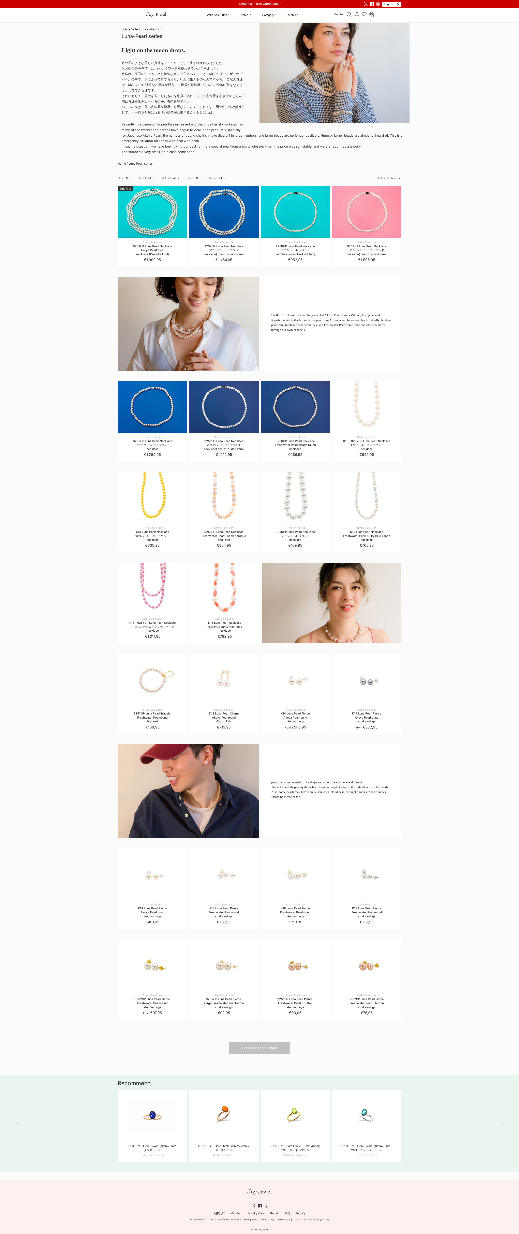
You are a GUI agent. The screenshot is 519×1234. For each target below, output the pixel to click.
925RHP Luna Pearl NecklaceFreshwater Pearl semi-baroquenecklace (224, 533)
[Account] (357, 14)
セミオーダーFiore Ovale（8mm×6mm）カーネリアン (223, 1148)
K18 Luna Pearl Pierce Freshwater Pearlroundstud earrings (224, 910)
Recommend (134, 1083)
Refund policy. (268, 1219)
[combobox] (391, 4)
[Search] (348, 14)
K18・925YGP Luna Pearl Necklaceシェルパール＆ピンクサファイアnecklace (152, 624)
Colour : (213, 178)
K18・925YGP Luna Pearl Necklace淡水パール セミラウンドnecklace (366, 443)
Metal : (143, 178)
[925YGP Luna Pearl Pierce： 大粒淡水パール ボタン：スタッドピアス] (223, 965)
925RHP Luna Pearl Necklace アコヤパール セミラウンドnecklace (152, 443)
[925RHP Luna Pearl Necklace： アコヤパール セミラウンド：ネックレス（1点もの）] (366, 212)
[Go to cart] (371, 14)
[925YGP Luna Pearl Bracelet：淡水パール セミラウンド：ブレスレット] (152, 679)
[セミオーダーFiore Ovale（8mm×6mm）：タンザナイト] (152, 1116)
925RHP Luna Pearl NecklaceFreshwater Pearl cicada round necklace (295, 443)
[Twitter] (366, 4)
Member (339, 14)
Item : (122, 178)
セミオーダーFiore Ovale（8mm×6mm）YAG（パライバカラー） (366, 1148)
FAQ (287, 1213)
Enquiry (301, 1213)
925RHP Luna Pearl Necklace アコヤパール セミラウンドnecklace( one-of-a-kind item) (367, 248)
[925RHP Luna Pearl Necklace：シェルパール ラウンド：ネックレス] (295, 498)
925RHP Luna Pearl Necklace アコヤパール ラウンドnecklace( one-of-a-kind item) (224, 248)
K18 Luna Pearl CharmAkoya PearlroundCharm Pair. (224, 715)
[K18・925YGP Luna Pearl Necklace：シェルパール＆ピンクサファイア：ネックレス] (153, 589)
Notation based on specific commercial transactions (215, 1219)
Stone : (191, 178)
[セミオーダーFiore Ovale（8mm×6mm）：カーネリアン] (223, 1116)
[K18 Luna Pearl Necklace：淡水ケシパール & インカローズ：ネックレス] (225, 589)
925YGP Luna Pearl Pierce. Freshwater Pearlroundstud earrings (152, 1001)
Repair (274, 1213)
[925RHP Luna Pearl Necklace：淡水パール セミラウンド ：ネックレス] (295, 407)
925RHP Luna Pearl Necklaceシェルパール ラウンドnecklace (295, 533)
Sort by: (381, 178)
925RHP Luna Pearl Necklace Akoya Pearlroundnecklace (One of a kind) (152, 248)
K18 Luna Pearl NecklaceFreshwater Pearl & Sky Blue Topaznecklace (366, 533)
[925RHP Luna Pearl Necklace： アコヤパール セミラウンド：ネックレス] (152, 407)
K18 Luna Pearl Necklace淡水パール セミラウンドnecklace (152, 533)
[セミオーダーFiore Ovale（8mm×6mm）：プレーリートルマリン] (295, 1116)
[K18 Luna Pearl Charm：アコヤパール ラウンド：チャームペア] (223, 679)
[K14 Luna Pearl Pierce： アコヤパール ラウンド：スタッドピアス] (295, 679)
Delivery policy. (285, 1219)
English (388, 4)
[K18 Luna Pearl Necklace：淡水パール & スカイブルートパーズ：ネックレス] (366, 498)
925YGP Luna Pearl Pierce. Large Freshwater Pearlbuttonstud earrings (224, 1001)
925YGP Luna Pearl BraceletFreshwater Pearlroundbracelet (152, 715)
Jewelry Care (256, 1213)
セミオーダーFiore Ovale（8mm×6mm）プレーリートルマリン (295, 1148)
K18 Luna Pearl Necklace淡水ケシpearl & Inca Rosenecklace (224, 624)
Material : (167, 178)
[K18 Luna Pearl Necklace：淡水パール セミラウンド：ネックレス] (152, 498)
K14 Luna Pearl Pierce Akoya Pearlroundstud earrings (295, 715)
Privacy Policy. (251, 1219)
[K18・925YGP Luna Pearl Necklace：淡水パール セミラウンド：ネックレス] (366, 407)
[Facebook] (372, 4)
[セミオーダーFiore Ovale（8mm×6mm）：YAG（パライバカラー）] (366, 1116)
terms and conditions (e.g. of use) (312, 1219)
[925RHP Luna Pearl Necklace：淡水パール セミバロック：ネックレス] (223, 498)
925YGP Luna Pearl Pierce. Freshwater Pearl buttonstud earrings (295, 1001)
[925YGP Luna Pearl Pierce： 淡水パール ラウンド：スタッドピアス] (152, 965)
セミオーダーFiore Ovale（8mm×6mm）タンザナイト (152, 1148)
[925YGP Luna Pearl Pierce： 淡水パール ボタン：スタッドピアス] (295, 965)
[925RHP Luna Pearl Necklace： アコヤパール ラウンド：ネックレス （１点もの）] (152, 212)
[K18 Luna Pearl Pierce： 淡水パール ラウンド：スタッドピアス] (223, 874)
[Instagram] (378, 4)
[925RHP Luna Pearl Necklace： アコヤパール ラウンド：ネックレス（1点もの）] (223, 212)
